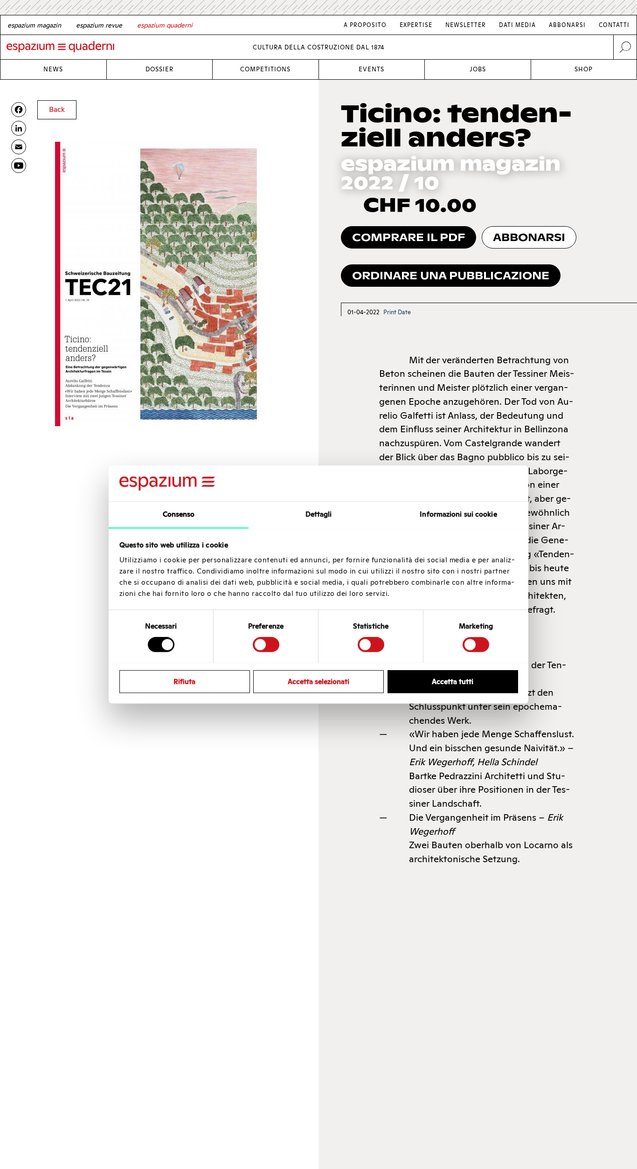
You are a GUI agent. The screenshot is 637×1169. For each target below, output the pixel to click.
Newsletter (465, 25)
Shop (584, 69)
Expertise (416, 25)
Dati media (517, 25)
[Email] (18, 147)
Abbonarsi (567, 25)
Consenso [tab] (179, 514)
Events (371, 69)
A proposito (365, 25)
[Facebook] (18, 109)
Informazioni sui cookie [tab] (458, 514)
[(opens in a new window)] (18, 165)
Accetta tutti (452, 681)
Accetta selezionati (318, 681)
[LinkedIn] (18, 128)
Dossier (159, 69)
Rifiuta (184, 681)
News (53, 69)
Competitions (265, 69)
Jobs (478, 69)
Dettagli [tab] (318, 514)
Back (57, 109)
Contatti (614, 25)
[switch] (266, 644)
